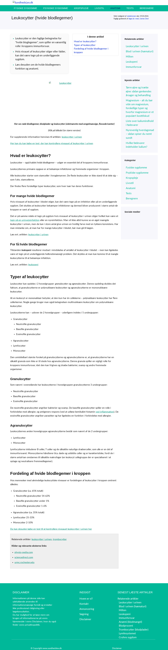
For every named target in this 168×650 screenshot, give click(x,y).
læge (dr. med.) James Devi (139, 19)
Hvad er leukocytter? (85, 41)
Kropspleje (81, 8)
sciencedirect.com (24, 557)
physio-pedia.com (24, 552)
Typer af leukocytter (84, 45)
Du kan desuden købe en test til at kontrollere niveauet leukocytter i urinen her (51, 529)
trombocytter (60, 539)
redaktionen (131, 16)
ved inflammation (105, 412)
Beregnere (147, 8)
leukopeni (33, 265)
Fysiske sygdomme (25, 8)
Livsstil (99, 8)
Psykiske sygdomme (55, 8)
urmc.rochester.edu (24, 562)
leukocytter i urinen (72, 137)
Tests (130, 8)
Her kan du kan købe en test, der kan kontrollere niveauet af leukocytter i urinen (51, 143)
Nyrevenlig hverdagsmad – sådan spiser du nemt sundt (140, 134)
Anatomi (115, 8)
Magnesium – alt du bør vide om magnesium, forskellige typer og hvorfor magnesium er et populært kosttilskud (140, 108)
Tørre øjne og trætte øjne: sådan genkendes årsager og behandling (138, 91)
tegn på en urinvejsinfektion (24, 220)
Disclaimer (117, 648)
